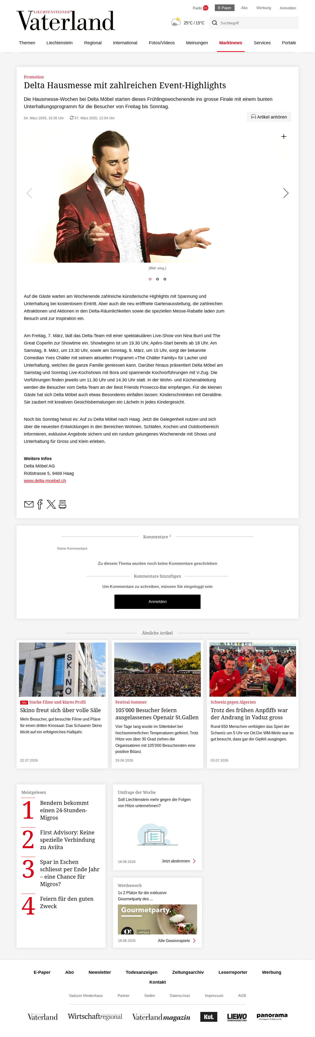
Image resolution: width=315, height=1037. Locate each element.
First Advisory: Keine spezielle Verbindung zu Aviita (67, 839)
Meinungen (197, 42)
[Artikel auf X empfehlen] (51, 507)
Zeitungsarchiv (188, 972)
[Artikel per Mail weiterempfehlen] (29, 507)
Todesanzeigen (142, 972)
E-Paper (224, 8)
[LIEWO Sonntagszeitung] (237, 1020)
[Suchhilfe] (170, 537)
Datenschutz (180, 995)
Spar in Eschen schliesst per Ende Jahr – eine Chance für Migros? (69, 872)
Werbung (263, 8)
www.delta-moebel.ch (45, 480)
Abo (244, 8)
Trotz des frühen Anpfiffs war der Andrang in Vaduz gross (249, 713)
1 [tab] (149, 279)
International (125, 42)
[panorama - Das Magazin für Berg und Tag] (272, 1020)
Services (262, 42)
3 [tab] (163, 279)
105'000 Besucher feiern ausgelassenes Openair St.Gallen (157, 713)
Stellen (149, 995)
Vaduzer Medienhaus (86, 995)
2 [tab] (156, 279)
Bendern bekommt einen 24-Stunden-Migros (64, 810)
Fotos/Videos (162, 42)
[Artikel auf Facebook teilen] (40, 507)
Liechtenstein (60, 42)
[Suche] (214, 23)
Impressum (214, 995)
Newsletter (100, 972)
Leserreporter (233, 972)
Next (286, 193)
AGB (242, 995)
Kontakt (157, 982)
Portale (289, 42)
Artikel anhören (271, 117)
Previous (30, 193)
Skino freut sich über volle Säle (60, 710)
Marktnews (230, 42)
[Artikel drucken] (62, 507)
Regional (93, 42)
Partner (123, 995)
